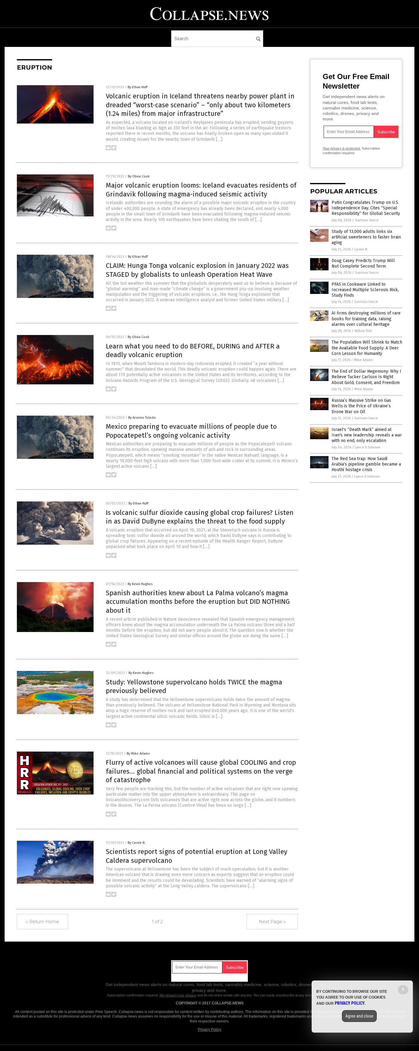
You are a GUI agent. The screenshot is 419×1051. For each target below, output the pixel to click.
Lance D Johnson (367, 447)
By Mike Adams (138, 754)
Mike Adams (363, 360)
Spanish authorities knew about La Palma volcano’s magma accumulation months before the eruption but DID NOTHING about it (198, 602)
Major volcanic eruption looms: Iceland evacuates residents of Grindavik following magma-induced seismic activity (201, 189)
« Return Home (42, 921)
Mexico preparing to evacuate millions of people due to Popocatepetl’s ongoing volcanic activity (191, 431)
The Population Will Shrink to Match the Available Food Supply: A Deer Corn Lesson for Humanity (367, 348)
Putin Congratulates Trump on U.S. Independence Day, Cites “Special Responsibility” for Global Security (366, 208)
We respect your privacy (178, 995)
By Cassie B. (136, 843)
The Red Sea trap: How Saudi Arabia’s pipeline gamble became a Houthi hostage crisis (366, 464)
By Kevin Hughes (140, 584)
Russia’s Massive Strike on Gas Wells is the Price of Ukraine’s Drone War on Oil (361, 406)
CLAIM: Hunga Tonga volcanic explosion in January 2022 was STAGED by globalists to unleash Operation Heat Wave (197, 270)
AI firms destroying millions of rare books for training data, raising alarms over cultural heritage (366, 318)
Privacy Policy (209, 1029)
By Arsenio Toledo (142, 418)
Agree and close (359, 1016)
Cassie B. (361, 249)
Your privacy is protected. (342, 148)
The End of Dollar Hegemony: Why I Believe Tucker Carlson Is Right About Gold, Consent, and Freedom (366, 377)
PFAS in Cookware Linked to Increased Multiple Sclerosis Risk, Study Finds (365, 290)
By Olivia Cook (139, 176)
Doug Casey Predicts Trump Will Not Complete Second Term (363, 263)
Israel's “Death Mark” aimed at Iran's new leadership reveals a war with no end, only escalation (367, 435)
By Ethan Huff (137, 87)
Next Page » (272, 921)
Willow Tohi (363, 331)
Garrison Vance (367, 220)
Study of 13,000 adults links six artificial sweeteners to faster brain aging (366, 237)
